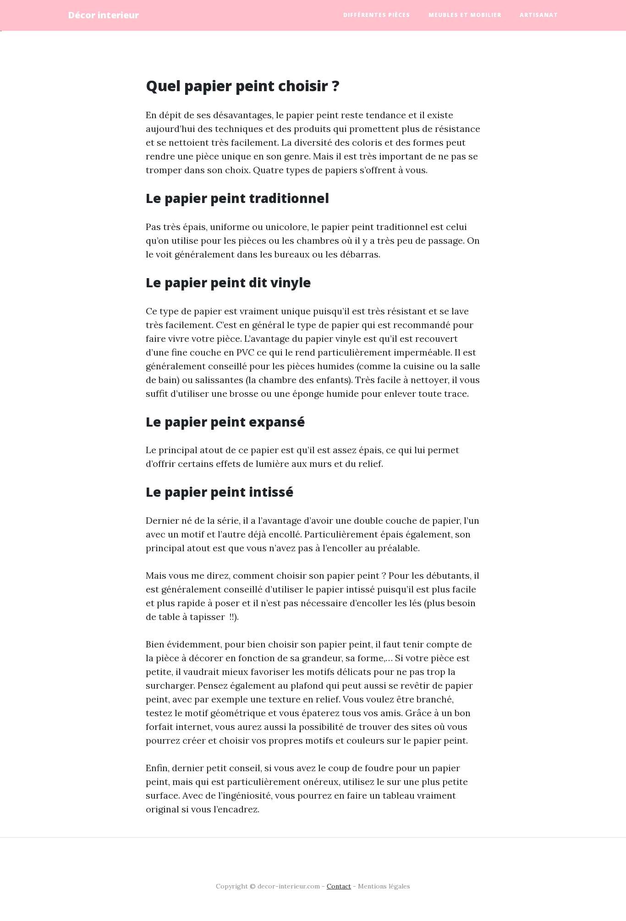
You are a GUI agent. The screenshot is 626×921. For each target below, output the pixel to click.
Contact (339, 886)
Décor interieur (103, 15)
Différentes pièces (376, 15)
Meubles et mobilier (464, 15)
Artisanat (539, 15)
